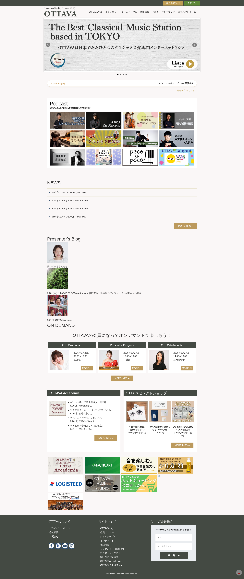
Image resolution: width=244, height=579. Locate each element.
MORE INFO (184, 226)
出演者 (155, 12)
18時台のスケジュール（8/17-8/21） (70, 216)
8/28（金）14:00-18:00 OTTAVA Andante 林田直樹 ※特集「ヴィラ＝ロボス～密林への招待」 (95, 293)
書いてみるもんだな (57, 266)
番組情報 (144, 12)
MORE (85, 368)
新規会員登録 (173, 3)
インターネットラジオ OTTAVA (61, 12)
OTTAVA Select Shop (111, 565)
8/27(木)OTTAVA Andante (60, 320)
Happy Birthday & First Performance (70, 200)
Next (194, 45)
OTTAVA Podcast (109, 557)
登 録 (171, 555)
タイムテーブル (129, 12)
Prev (48, 45)
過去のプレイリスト (188, 12)
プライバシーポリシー (60, 528)
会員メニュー (112, 12)
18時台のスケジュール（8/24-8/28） (70, 192)
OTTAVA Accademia (110, 561)
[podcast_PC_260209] (122, 99)
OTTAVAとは (95, 12)
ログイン (191, 3)
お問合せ (53, 536)
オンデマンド (168, 12)
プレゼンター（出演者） (112, 549)
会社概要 (53, 532)
